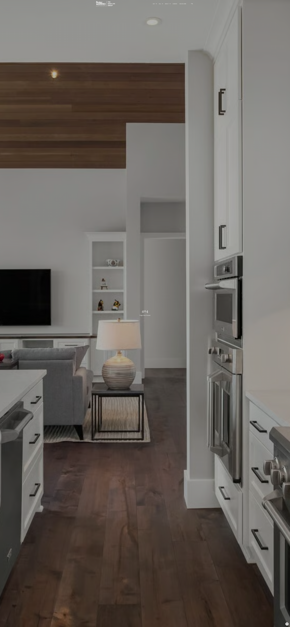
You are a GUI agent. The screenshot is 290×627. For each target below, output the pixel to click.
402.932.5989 (182, 3)
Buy (154, 3)
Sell (160, 3)
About (167, 3)
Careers (175, 3)
